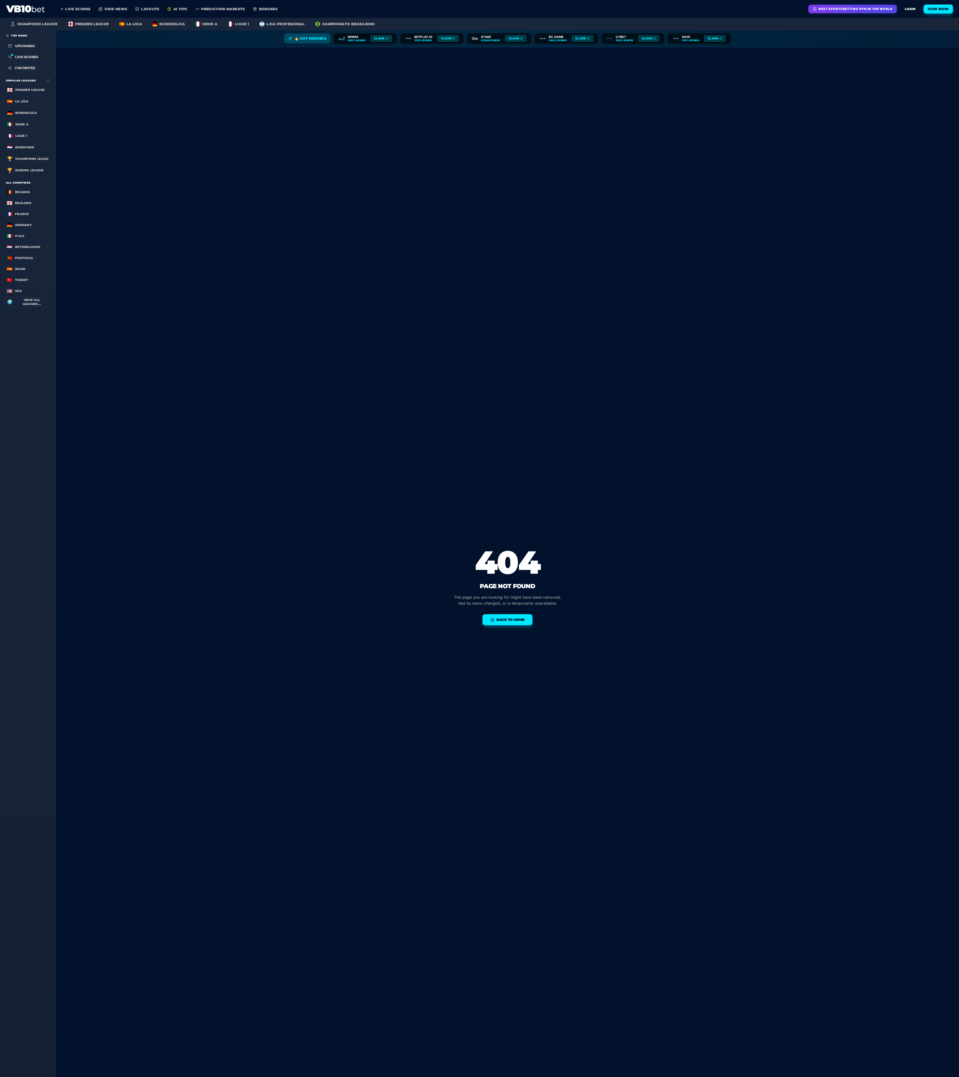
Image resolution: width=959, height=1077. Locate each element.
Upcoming (25, 46)
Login (910, 9)
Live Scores (26, 57)
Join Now (938, 9)
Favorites (25, 68)
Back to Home (510, 619)
